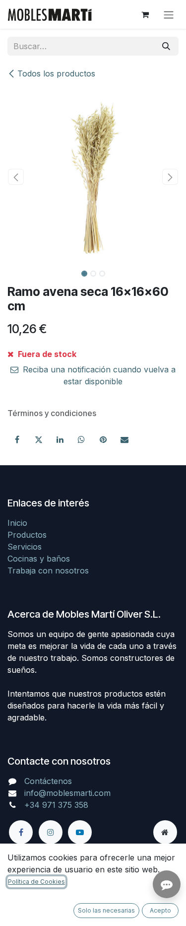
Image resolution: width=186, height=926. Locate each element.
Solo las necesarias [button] (106, 910)
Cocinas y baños (38, 559)
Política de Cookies (36, 881)
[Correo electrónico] (124, 439)
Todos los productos (56, 73)
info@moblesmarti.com (67, 793)
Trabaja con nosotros (48, 570)
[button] (16, 177)
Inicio (17, 523)
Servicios (24, 547)
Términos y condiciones (51, 413)
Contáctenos (48, 781)
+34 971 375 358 (56, 805)
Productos (27, 535)
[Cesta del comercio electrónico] (145, 14)
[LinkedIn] (60, 439)
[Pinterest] (103, 439)
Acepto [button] (160, 910)
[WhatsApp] (81, 439)
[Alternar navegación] (169, 14)
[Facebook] (17, 439)
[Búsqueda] (166, 46)
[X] (39, 439)
